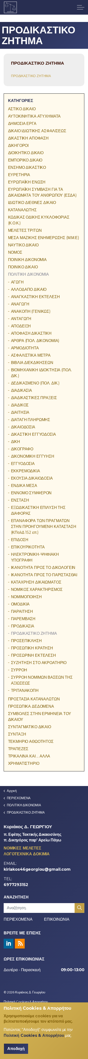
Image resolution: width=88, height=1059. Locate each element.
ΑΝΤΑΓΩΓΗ (21, 318)
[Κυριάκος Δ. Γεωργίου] (10, 7)
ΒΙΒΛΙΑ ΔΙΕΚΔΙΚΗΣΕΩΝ (32, 362)
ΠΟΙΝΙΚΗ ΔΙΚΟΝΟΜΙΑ (27, 259)
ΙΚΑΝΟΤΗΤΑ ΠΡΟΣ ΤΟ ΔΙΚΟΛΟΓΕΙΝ (43, 567)
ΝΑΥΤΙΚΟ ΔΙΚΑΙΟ (23, 245)
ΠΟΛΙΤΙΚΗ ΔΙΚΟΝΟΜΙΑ (28, 274)
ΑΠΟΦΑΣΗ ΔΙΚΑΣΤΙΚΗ (31, 333)
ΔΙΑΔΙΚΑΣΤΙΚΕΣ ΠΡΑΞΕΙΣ (34, 397)
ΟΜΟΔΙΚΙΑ (20, 604)
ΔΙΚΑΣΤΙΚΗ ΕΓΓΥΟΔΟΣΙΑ (33, 434)
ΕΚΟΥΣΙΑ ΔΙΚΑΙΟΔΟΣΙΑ (32, 478)
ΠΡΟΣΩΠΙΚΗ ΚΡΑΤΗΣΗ (32, 648)
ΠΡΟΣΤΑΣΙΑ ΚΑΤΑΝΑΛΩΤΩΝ (34, 699)
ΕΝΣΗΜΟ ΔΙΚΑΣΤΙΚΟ (27, 167)
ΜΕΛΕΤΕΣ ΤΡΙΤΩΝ (25, 230)
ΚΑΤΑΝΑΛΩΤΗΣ (22, 210)
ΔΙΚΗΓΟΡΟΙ (18, 145)
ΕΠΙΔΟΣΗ (19, 539)
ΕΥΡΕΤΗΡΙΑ (19, 174)
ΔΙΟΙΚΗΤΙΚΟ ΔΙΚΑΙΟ (26, 153)
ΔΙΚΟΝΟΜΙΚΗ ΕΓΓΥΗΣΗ (32, 456)
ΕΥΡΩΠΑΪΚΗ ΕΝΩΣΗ (27, 182)
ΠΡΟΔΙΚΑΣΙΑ (22, 626)
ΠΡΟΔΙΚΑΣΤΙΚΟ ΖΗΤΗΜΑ (31, 76)
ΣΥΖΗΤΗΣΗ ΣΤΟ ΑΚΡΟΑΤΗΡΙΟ (39, 662)
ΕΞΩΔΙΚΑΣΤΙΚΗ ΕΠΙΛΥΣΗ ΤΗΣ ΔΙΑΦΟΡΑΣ (38, 510)
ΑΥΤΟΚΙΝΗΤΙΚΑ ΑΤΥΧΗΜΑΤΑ (34, 116)
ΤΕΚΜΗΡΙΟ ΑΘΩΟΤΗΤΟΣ (31, 741)
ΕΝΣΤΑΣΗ (20, 500)
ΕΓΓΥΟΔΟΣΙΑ (23, 463)
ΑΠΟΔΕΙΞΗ (21, 326)
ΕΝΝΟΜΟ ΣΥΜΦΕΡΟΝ (31, 493)
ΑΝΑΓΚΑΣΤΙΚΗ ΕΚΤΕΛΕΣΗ (35, 296)
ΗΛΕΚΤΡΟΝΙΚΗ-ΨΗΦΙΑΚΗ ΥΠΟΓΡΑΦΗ (35, 557)
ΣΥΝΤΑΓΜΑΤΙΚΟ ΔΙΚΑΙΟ (29, 727)
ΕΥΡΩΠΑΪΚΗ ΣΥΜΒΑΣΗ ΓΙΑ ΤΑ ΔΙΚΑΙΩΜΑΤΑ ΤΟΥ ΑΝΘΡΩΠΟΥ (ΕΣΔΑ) (42, 192)
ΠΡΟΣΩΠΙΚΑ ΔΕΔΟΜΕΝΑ (31, 706)
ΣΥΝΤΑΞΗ (17, 734)
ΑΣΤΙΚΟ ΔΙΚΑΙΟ (22, 109)
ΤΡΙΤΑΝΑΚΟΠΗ (25, 690)
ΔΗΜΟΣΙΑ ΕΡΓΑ (22, 123)
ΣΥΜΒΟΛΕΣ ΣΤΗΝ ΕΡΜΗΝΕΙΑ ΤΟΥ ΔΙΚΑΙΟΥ (39, 716)
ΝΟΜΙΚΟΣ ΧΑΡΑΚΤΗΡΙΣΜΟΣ (37, 589)
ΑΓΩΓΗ (17, 282)
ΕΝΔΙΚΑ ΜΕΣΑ (24, 485)
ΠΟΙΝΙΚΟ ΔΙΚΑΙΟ (23, 267)
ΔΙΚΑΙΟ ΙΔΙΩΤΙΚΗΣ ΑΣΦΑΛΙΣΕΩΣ (37, 131)
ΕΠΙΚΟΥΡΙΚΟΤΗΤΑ (28, 547)
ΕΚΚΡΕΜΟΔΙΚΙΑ (25, 471)
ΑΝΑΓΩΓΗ (20, 304)
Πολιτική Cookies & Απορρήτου (26, 1002)
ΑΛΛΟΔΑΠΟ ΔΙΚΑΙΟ (29, 289)
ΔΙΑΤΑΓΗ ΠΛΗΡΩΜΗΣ (30, 419)
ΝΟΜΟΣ (15, 252)
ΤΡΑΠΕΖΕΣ (18, 748)
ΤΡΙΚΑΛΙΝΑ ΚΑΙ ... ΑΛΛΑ (29, 756)
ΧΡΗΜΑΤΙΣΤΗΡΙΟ (23, 763)
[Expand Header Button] (80, 7)
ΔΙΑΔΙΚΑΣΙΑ (21, 390)
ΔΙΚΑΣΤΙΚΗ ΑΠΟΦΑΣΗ (28, 138)
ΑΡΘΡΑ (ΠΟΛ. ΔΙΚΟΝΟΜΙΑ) (35, 340)
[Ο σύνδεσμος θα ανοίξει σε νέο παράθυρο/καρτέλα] (8, 943)
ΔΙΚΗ (15, 441)
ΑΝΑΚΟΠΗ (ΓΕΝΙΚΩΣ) (31, 311)
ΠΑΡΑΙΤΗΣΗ (22, 611)
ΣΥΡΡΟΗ (19, 670)
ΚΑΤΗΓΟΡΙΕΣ (20, 100)
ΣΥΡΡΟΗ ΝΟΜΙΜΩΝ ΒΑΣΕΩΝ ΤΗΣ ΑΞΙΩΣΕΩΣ (42, 680)
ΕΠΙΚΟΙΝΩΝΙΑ (56, 919)
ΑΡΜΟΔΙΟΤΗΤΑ (25, 348)
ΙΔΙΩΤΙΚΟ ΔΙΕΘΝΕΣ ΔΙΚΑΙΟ (32, 202)
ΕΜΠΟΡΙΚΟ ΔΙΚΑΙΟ (25, 160)
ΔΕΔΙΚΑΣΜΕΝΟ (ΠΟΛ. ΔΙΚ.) (35, 383)
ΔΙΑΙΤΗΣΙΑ (20, 412)
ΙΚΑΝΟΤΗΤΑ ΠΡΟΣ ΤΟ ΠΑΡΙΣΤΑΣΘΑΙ (44, 575)
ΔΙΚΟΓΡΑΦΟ (22, 449)
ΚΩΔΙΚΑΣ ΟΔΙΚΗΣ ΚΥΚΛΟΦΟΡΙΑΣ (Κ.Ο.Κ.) (38, 220)
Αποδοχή (16, 1048)
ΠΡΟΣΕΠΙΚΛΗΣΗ (26, 640)
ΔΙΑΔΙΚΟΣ (20, 405)
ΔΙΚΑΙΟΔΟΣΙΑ (23, 427)
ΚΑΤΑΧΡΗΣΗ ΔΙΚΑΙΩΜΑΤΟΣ (36, 582)
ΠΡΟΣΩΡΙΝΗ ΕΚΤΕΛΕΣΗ (33, 655)
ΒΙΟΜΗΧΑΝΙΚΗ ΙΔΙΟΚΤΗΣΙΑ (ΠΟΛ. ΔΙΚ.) (41, 373)
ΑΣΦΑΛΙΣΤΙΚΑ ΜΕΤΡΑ (31, 355)
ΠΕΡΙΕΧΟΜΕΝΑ (18, 919)
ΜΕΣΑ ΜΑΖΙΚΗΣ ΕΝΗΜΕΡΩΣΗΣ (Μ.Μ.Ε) (43, 237)
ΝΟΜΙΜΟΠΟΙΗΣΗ (26, 597)
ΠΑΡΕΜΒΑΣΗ (23, 618)
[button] (79, 908)
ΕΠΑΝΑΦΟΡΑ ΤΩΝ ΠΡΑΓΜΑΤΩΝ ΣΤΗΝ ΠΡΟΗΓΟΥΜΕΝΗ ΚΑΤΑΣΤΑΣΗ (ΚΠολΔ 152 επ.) (43, 526)
